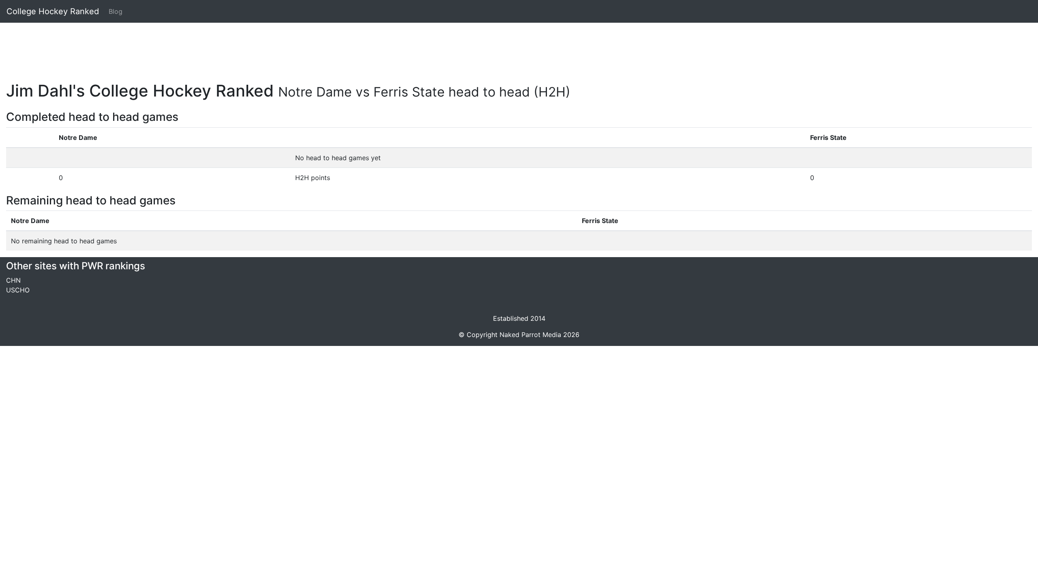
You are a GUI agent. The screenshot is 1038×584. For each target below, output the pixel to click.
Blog (115, 11)
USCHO (18, 290)
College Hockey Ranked (52, 11)
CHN (13, 280)
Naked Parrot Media (530, 335)
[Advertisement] (249, 47)
